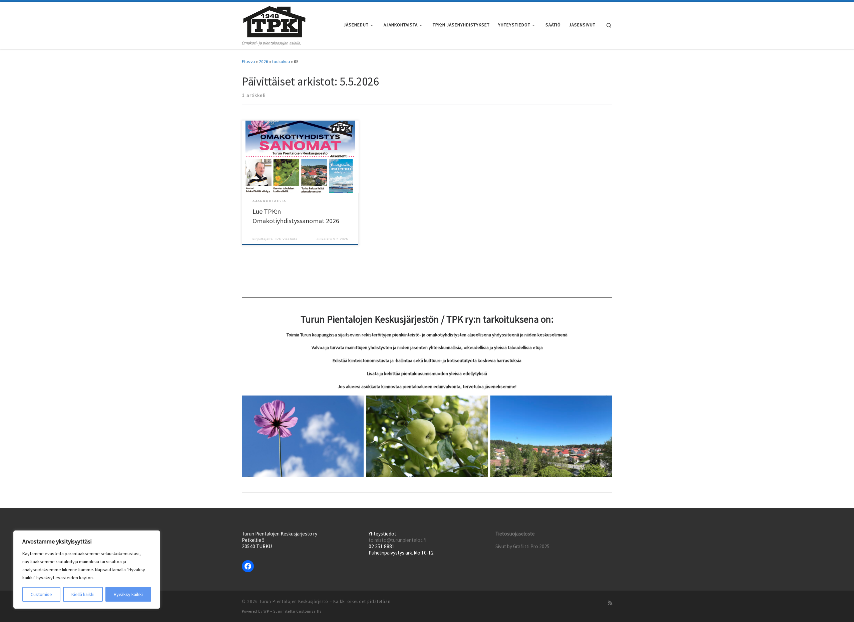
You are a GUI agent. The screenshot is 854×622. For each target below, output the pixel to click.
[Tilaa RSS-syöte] (610, 603)
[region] (86, 569)
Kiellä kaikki (82, 594)
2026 (263, 61)
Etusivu (248, 61)
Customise (41, 594)
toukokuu (281, 61)
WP (266, 611)
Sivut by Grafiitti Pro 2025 (522, 546)
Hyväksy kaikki (128, 594)
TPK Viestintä (286, 239)
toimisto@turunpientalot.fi (397, 540)
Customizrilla (309, 611)
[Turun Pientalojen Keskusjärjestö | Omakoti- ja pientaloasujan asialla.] (274, 20)
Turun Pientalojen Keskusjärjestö (293, 601)
